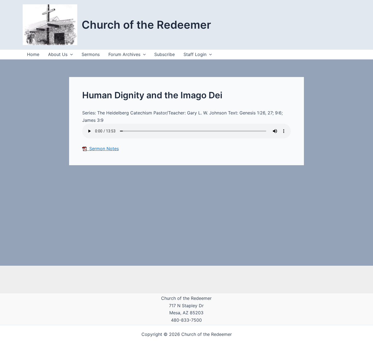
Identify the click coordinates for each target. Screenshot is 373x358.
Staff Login (194, 54)
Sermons (91, 54)
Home (33, 54)
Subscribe (164, 54)
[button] (209, 54)
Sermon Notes (103, 148)
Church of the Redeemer (146, 24)
